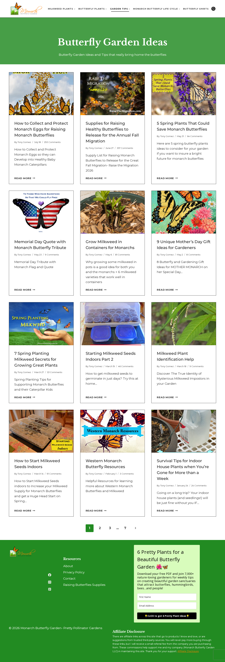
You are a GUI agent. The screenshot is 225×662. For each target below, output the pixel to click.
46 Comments (125, 366)
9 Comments (52, 254)
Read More (24, 178)
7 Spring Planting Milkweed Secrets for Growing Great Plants (35, 359)
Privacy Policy (73, 572)
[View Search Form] (213, 9)
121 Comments (54, 372)
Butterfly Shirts (196, 8)
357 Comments (125, 148)
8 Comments (193, 254)
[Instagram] (49, 582)
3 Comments (127, 473)
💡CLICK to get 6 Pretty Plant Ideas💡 (167, 615)
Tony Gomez (24, 142)
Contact (69, 578)
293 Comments (52, 142)
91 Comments (54, 473)
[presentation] (41, 93)
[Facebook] (49, 575)
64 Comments (194, 136)
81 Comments (122, 254)
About (68, 566)
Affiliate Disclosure (188, 651)
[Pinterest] (49, 589)
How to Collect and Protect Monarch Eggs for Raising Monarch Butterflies (41, 129)
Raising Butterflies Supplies (84, 585)
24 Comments (198, 485)
